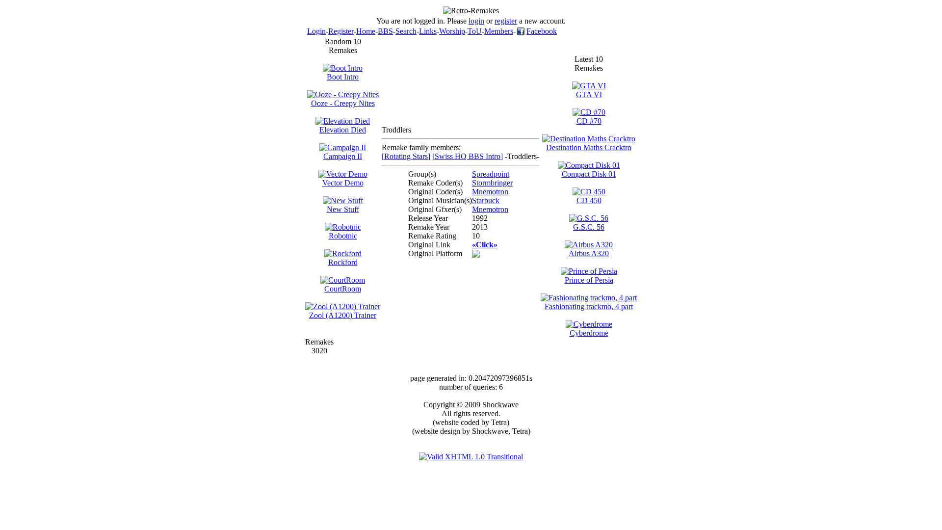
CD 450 (589, 200)
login (476, 21)
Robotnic (343, 236)
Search (406, 31)
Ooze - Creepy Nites (343, 103)
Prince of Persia (589, 280)
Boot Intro (343, 77)
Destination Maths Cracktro (588, 147)
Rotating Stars (406, 156)
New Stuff (343, 209)
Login (316, 31)
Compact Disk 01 (589, 174)
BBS (385, 31)
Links (428, 31)
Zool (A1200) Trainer (342, 315)
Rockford (343, 262)
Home (365, 31)
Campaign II (342, 156)
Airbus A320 (589, 253)
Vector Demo (343, 183)
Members (498, 31)
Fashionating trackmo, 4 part (589, 306)
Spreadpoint (490, 174)
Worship (452, 31)
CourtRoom (342, 289)
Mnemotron (490, 191)
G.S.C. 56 (588, 227)
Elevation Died (342, 130)
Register (341, 31)
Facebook (541, 31)
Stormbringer (492, 183)
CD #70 (589, 121)
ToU (475, 31)
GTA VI (589, 94)
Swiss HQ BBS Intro (467, 156)
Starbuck (485, 200)
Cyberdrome (589, 333)
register (506, 21)
